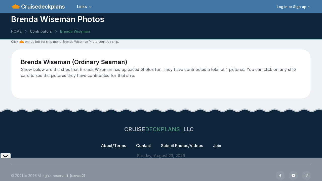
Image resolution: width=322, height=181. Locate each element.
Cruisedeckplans (42, 6)
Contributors (41, 31)
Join (217, 145)
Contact (143, 145)
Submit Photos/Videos (182, 145)
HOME (16, 31)
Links (82, 6)
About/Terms (113, 145)
